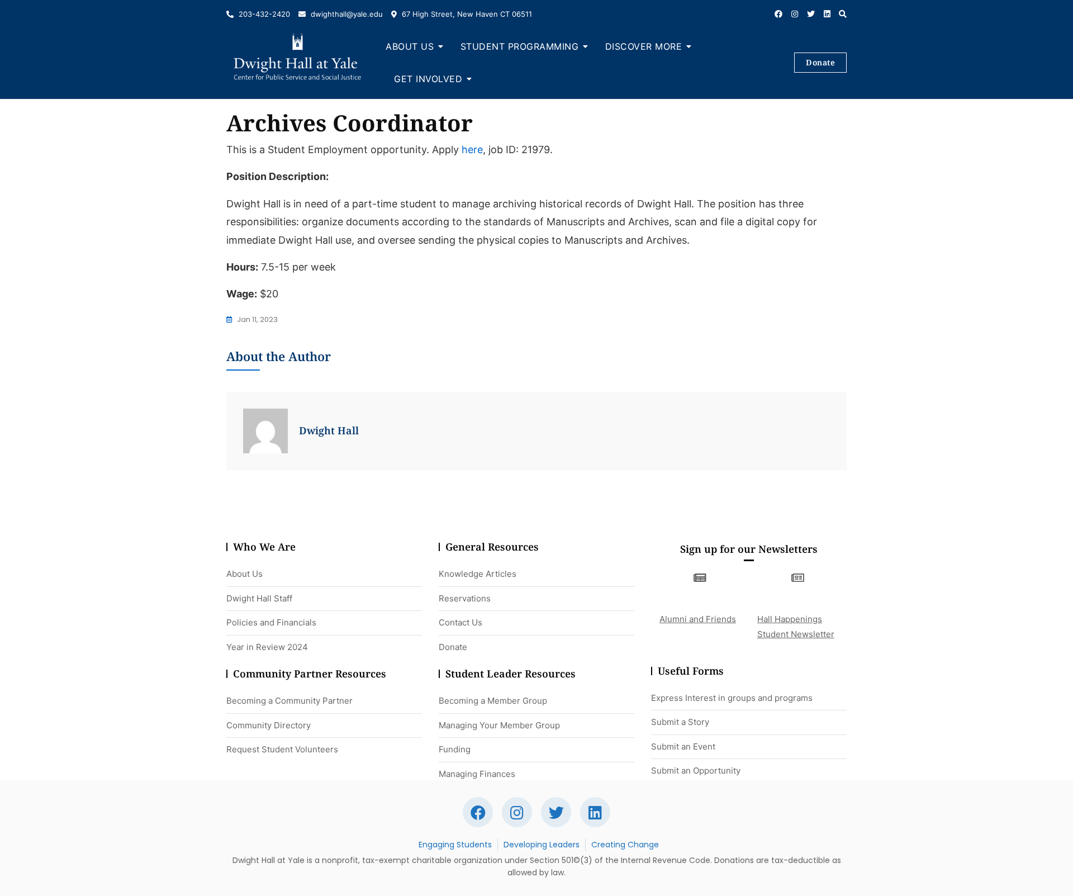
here (472, 149)
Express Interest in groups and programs (732, 698)
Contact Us (460, 622)
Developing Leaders (542, 844)
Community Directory (268, 725)
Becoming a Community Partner (289, 700)
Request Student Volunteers (282, 749)
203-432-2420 (263, 14)
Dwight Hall (329, 430)
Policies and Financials (271, 622)
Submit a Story (680, 722)
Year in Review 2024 (267, 647)
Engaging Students (455, 844)
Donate (820, 62)
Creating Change (625, 844)
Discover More (643, 46)
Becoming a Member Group (493, 700)
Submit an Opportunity (695, 770)
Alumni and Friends (697, 619)
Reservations (465, 598)
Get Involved (428, 78)
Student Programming (519, 46)
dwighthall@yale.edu (345, 14)
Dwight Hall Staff (259, 598)
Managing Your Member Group (499, 725)
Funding (455, 749)
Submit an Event (683, 746)
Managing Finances (477, 774)
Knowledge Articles (477, 573)
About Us (410, 46)
